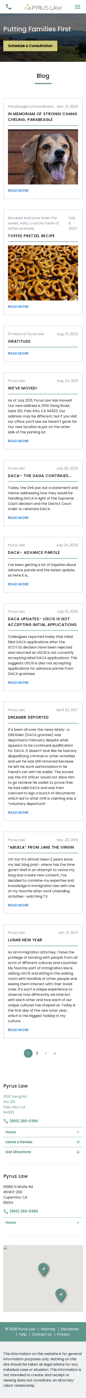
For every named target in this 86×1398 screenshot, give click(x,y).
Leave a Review (19, 1141)
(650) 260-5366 (23, 1121)
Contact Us (42, 1334)
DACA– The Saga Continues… (39, 475)
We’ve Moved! (22, 388)
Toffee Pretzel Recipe (31, 236)
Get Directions (18, 1151)
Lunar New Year (25, 940)
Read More (18, 190)
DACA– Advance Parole (34, 552)
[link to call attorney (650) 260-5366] (8, 7)
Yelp (22, 1334)
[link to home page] (43, 6)
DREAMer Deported (28, 717)
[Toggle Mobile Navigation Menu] (77, 7)
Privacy (63, 1334)
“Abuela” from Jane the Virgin (41, 847)
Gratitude (19, 341)
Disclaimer (70, 1329)
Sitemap (48, 1329)
